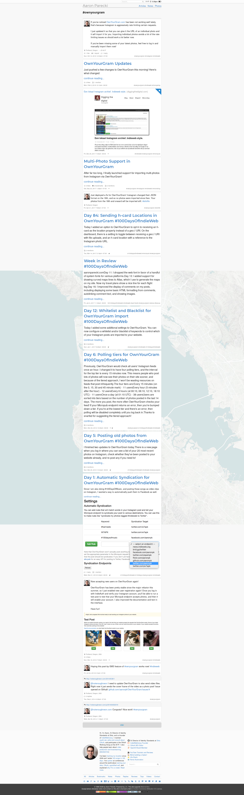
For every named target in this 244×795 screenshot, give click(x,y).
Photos (158, 5)
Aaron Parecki (95, 5)
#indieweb (154, 666)
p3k (137, 303)
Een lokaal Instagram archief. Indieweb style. (105, 91)
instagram (149, 56)
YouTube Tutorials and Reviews (141, 752)
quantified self (115, 765)
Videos (148, 776)
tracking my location (114, 756)
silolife (158, 208)
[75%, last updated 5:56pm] (159, 1)
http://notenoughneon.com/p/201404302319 (102, 704)
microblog (156, 188)
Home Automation (136, 759)
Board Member (141, 748)
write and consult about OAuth (112, 741)
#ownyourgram (131, 666)
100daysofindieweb (135, 253)
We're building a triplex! (138, 755)
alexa (152, 303)
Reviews (134, 776)
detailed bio (104, 752)
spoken (110, 760)
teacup (158, 303)
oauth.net (103, 740)
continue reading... (94, 78)
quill (133, 303)
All (85, 776)
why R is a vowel (113, 767)
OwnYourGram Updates (108, 63)
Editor (141, 745)
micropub (157, 154)
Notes (150, 5)
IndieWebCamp (107, 737)
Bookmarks (101, 776)
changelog (156, 85)
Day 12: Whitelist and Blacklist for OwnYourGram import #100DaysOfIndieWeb (117, 316)
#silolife (146, 201)
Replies (125, 776)
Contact (157, 776)
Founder (145, 743)
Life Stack (134, 757)
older (122, 725)
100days (139, 575)
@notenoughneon (99, 683)
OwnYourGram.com (115, 21)
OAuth (106, 765)
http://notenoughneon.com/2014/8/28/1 (100, 678)
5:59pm (155, 1)
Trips (142, 776)
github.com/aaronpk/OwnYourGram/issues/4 (129, 689)
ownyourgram (140, 56)
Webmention (145, 787)
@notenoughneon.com (101, 709)
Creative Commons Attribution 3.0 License (147, 789)
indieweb (157, 56)
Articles (142, 5)
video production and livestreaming (110, 748)
